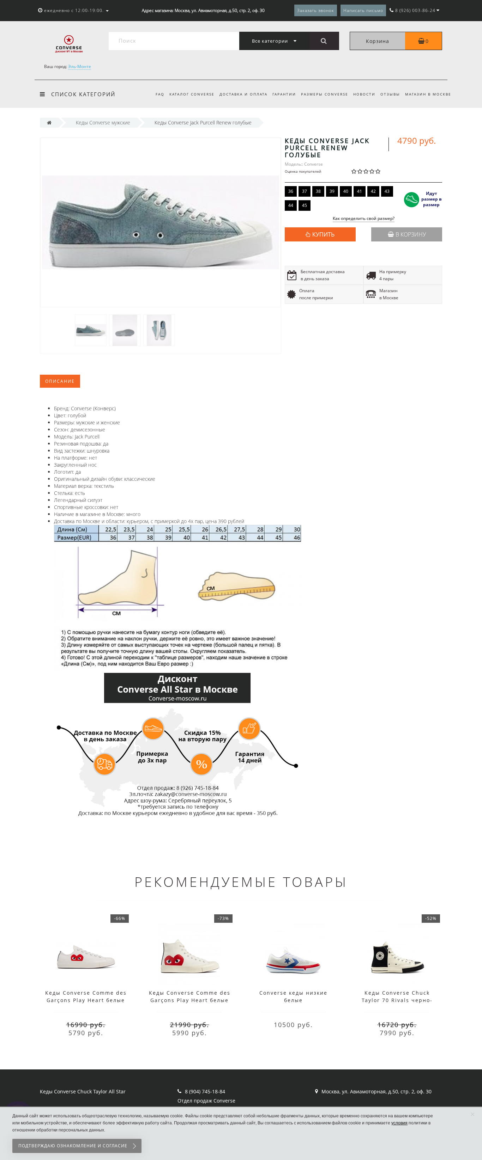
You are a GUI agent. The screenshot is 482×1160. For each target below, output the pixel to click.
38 (318, 191)
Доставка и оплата (243, 94)
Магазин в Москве (428, 94)
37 (304, 191)
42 (373, 191)
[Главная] (49, 122)
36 (290, 191)
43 (387, 191)
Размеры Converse (324, 94)
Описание (60, 381)
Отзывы (390, 94)
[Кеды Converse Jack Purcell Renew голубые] (91, 330)
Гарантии (284, 94)
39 (332, 191)
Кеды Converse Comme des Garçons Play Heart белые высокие (189, 1000)
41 (359, 191)
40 (345, 191)
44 (290, 205)
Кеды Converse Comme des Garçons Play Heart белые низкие (86, 1000)
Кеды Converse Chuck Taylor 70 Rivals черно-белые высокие (397, 1000)
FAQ (160, 94)
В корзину (411, 234)
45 (304, 205)
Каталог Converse (192, 94)
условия (399, 1123)
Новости (364, 94)
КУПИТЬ (323, 234)
